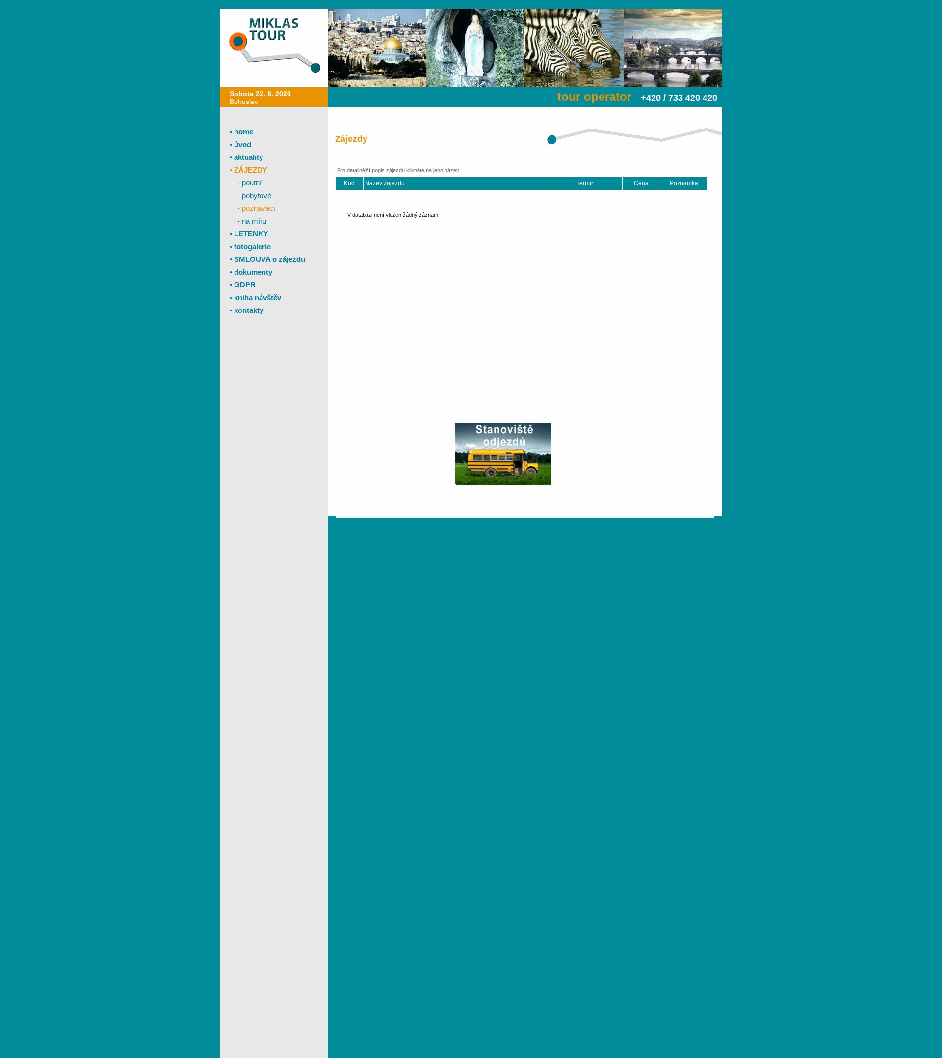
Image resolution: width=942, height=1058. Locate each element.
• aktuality (246, 157)
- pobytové (254, 195)
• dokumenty (251, 272)
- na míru (251, 221)
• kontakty (246, 310)
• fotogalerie (250, 246)
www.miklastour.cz (623, 523)
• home (241, 132)
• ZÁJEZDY (248, 170)
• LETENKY (249, 234)
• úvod (240, 144)
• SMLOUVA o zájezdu (267, 259)
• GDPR (243, 285)
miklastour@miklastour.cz (570, 523)
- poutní (249, 183)
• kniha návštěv (255, 297)
